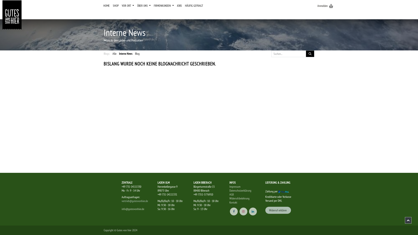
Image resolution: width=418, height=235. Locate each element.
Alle (114, 53)
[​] (408, 220)
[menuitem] (106, 5)
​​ (278, 210)
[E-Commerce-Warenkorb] (331, 6)
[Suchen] (310, 53)
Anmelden (322, 6)
